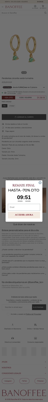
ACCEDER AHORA (24, 215)
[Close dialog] (40, 182)
